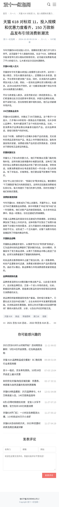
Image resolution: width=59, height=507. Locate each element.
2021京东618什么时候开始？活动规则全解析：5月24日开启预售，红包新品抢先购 (22, 349)
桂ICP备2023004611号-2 (29, 499)
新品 (12, 111)
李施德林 (26, 316)
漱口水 (36, 316)
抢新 (44, 316)
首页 (5, 13)
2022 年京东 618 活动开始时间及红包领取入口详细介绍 (43, 323)
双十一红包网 (9, 39)
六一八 (13, 13)
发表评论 (49, 475)
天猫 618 (8, 316)
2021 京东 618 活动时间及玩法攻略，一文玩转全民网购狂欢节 (18, 323)
